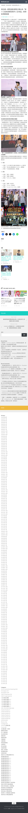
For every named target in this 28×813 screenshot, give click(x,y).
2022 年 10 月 (4, 493)
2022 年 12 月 (4, 490)
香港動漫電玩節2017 (6, 765)
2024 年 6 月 (4, 462)
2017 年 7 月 (4, 593)
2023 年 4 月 (4, 483)
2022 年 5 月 (4, 502)
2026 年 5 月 (4, 422)
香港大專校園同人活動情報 (7, 786)
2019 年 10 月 (4, 548)
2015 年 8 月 (4, 631)
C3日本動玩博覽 (5, 697)
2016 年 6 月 (4, 614)
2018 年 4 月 (4, 579)
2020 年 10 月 (4, 535)
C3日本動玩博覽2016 (6, 704)
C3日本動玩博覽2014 (6, 701)
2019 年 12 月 (4, 547)
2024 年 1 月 (4, 471)
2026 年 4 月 (4, 424)
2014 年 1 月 (4, 664)
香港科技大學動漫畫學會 (7, 794)
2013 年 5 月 (4, 678)
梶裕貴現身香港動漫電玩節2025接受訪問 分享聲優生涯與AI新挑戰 (18, 258)
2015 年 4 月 (4, 638)
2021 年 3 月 (4, 526)
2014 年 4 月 (4, 659)
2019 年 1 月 (4, 564)
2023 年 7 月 (4, 479)
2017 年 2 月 (4, 600)
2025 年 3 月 (4, 446)
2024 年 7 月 (4, 460)
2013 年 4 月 (4, 680)
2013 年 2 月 (4, 683)
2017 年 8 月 (4, 592)
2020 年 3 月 (4, 543)
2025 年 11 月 (4, 433)
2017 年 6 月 (4, 595)
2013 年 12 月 (4, 666)
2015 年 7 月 (4, 633)
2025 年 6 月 (4, 441)
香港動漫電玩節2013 (6, 758)
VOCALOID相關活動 (5, 725)
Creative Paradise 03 (5, 713)
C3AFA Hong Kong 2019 (6, 696)
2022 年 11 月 (4, 491)
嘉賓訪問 (3, 735)
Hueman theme (21, 808)
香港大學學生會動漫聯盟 (7, 784)
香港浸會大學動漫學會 (6, 791)
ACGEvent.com (5, 2)
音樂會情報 (3, 753)
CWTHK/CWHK (4, 720)
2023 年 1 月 (4, 488)
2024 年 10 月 (4, 455)
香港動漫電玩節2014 (6, 760)
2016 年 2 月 (4, 621)
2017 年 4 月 (4, 597)
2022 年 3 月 (4, 505)
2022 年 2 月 (4, 507)
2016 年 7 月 (4, 612)
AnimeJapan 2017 (5, 691)
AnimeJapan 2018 (5, 692)
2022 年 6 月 (4, 500)
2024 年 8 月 (4, 458)
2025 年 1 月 (4, 450)
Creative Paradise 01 (5, 710)
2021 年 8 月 (4, 517)
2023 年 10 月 (4, 476)
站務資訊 (3, 744)
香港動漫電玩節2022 (6, 774)
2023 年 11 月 (4, 474)
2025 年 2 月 (4, 448)
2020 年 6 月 (4, 540)
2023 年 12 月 (4, 472)
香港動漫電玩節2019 (6, 768)
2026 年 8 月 (4, 417)
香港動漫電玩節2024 (6, 777)
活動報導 (3, 5)
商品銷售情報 (4, 734)
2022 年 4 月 (4, 503)
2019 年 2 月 (4, 562)
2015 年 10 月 (4, 628)
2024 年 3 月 (4, 467)
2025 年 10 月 (4, 434)
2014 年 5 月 (4, 657)
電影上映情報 (4, 749)
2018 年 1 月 (4, 585)
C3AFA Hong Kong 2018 (6, 694)
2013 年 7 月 (4, 675)
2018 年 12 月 (4, 566)
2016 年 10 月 (4, 607)
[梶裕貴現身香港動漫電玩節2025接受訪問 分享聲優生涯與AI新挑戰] (18, 252)
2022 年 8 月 (4, 496)
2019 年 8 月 (4, 552)
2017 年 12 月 (4, 586)
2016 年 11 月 (4, 605)
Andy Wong (5, 16)
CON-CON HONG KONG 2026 (7, 708)
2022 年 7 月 (4, 498)
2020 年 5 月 (4, 541)
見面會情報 (8, 5)
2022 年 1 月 (4, 509)
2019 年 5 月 (4, 557)
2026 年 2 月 (4, 427)
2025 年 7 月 (4, 439)
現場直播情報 (4, 742)
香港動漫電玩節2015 (6, 761)
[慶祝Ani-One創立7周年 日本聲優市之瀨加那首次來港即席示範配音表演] (6, 268)
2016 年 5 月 (4, 616)
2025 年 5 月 (4, 443)
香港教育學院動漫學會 (6, 789)
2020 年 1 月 (4, 545)
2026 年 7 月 (4, 419)
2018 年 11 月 (4, 567)
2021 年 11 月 (4, 512)
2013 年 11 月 (4, 668)
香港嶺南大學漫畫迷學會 (7, 787)
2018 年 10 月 (4, 569)
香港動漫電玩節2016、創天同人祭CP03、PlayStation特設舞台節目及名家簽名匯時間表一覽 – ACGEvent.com (14, 367)
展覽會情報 (3, 737)
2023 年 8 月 (4, 477)
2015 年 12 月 (4, 624)
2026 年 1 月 (4, 429)
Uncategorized (4, 723)
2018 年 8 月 (4, 573)
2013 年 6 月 (4, 676)
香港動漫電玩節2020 (6, 770)
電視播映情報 (4, 751)
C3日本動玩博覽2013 (6, 699)
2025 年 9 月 (4, 436)
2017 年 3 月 (4, 598)
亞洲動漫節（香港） (6, 729)
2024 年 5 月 (4, 464)
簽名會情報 (3, 746)
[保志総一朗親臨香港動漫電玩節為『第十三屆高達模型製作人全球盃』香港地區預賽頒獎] (6, 252)
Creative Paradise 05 (5, 716)
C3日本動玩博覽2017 (6, 706)
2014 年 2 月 (4, 662)
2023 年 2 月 (4, 486)
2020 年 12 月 (4, 531)
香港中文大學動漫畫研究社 (7, 755)
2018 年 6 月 (4, 576)
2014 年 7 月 (4, 654)
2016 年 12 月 (4, 604)
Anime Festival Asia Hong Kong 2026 (9, 689)
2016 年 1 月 (4, 623)
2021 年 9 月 (4, 515)
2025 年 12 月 (4, 431)
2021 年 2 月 (4, 528)
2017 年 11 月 (4, 588)
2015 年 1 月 (4, 643)
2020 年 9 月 (4, 536)
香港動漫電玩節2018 (6, 767)
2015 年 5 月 (4, 637)
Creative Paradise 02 (5, 711)
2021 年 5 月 (4, 522)
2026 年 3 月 (4, 426)
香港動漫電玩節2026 (6, 780)
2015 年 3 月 (4, 640)
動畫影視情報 (4, 730)
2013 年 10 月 (4, 669)
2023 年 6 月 (4, 481)
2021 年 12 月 (4, 510)
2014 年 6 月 (4, 656)
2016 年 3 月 (4, 619)
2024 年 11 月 (4, 453)
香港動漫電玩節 (5, 756)
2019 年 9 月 (4, 550)
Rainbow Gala (4, 722)
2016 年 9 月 (4, 609)
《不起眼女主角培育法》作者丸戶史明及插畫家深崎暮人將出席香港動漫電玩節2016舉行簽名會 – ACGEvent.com (13, 383)
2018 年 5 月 (4, 578)
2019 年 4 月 (4, 559)
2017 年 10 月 (4, 590)
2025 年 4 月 (4, 445)
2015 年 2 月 (4, 642)
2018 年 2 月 (4, 583)
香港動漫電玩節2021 (6, 772)
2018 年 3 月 (4, 581)
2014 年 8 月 (4, 652)
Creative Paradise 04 (5, 715)
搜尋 (2, 332)
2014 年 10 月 (4, 649)
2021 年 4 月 (4, 524)
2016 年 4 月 (4, 618)
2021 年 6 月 (4, 521)
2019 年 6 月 (4, 555)
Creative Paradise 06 (5, 718)
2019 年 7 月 (4, 554)
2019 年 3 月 (4, 560)
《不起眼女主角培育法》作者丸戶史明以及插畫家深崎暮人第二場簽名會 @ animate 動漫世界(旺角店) (14, 386)
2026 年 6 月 (4, 420)
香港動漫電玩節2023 (6, 775)
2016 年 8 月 (4, 611)
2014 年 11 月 (4, 647)
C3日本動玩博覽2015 (6, 703)
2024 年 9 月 (4, 457)
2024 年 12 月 (4, 452)
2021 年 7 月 (4, 519)
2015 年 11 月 (4, 626)
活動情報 (3, 741)
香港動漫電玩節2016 (6, 763)
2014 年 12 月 (4, 645)
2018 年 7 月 (4, 574)
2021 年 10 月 (4, 514)
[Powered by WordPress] (9, 808)
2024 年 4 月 (4, 465)
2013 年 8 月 (4, 673)
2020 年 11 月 (4, 533)
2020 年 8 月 (4, 538)
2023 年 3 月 (4, 484)
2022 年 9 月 (4, 495)
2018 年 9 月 (4, 571)
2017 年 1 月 (4, 602)
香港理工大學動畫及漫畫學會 (8, 793)
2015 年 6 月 (4, 635)
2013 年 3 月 (4, 681)
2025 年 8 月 (4, 438)
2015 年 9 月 (4, 630)
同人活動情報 (4, 732)
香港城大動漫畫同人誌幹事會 (8, 782)
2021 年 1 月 (4, 529)
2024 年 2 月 (4, 469)
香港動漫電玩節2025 (16, 5)
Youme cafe (3, 727)
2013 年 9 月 (4, 671)
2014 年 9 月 (4, 650)
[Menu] (26, 2)
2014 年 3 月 (4, 661)
